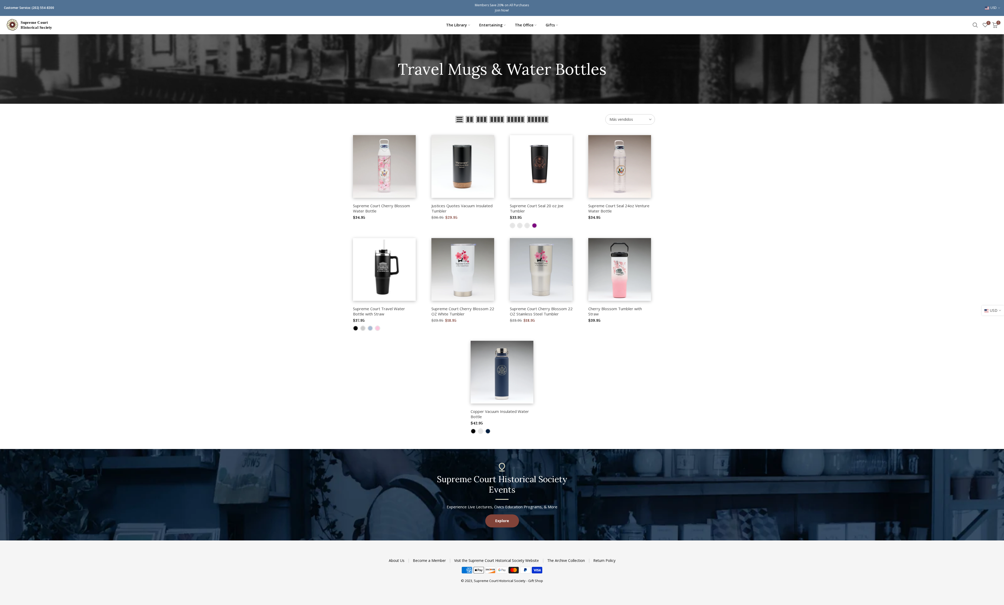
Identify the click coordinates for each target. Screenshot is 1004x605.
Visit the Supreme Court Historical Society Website (497, 560)
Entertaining (491, 24)
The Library (456, 24)
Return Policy (604, 560)
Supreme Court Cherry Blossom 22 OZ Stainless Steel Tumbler (541, 311)
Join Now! (502, 10)
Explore (502, 520)
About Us (397, 560)
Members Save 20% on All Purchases (502, 5)
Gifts (550, 24)
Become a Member (430, 560)
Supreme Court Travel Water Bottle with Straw (379, 311)
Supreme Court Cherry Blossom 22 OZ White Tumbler (462, 311)
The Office (524, 24)
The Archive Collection (566, 560)
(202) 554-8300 (43, 7)
